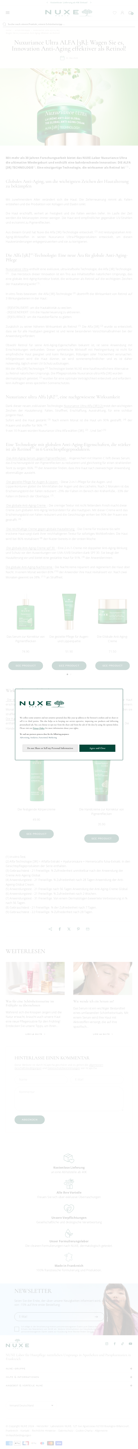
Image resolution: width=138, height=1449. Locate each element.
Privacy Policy (39, 728)
